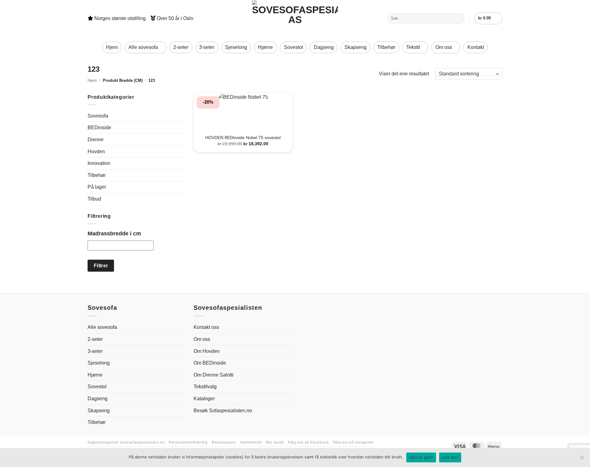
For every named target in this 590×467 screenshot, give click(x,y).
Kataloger (204, 398)
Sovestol (293, 47)
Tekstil (413, 47)
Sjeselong (236, 47)
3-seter (206, 47)
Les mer (450, 457)
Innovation (99, 163)
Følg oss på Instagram (353, 442)
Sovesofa (98, 115)
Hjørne (265, 47)
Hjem (112, 47)
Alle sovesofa (143, 47)
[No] (581, 459)
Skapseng (355, 47)
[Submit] (459, 18)
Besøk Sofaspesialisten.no (223, 410)
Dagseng (324, 47)
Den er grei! (421, 457)
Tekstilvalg (205, 386)
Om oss (443, 47)
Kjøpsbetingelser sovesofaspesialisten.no (126, 442)
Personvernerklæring (188, 442)
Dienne (96, 139)
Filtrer (101, 265)
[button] (488, 18)
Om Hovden (207, 351)
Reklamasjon (224, 442)
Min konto (275, 442)
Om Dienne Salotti (214, 374)
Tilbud (94, 199)
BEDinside (99, 127)
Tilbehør (386, 47)
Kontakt (475, 47)
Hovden (96, 151)
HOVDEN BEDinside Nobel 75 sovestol (243, 137)
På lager (97, 187)
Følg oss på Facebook (308, 442)
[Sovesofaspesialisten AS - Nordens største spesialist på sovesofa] (295, 18)
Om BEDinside (210, 362)
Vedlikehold (251, 442)
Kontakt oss (206, 327)
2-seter (180, 47)
